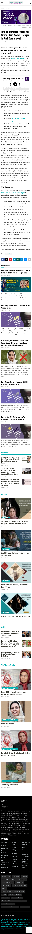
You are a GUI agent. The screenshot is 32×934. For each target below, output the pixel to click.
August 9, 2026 (5, 386)
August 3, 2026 (5, 422)
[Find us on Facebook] (1, 916)
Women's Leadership (8, 904)
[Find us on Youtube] (6, 916)
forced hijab (13, 879)
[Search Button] (30, 2)
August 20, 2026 (6, 310)
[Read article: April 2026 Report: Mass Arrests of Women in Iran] (16, 603)
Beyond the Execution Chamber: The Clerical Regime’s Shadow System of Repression (15, 271)
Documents (4, 848)
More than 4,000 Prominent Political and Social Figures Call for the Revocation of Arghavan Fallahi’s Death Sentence (14, 343)
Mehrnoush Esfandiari (7, 724)
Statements (15, 867)
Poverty (4, 894)
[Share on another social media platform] (29, 259)
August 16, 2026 (6, 658)
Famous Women (3, 852)
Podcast (8, 8)
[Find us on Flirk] (8, 916)
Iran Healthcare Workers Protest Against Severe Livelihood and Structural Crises (10, 633)
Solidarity (14, 864)
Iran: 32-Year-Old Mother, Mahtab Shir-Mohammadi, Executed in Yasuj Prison (13, 418)
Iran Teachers (6, 885)
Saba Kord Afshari (17, 898)
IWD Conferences (5, 861)
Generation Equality (7, 882)
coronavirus (16, 876)
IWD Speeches (5, 865)
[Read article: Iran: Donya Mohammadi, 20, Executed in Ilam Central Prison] (16, 319)
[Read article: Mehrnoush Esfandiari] (16, 711)
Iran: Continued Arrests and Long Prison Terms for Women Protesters (10, 654)
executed (17, 58)
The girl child (6, 901)
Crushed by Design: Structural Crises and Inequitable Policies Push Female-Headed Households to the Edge (10, 482)
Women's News (24, 867)
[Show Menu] (2, 2)
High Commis (5, 193)
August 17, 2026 (6, 347)
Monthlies (6, 517)
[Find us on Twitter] (4, 916)
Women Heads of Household (10, 907)
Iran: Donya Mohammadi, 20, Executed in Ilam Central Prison (15, 306)
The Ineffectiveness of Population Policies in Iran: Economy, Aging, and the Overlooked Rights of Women (9, 471)
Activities (4, 843)
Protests (18, 894)
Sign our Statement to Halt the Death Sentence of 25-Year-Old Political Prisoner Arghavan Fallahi (10, 460)
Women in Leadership (25, 855)
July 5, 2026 (5, 558)
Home (2, 8)
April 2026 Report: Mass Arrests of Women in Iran (15, 616)
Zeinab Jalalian (25, 907)
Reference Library (15, 860)
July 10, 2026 (5, 465)
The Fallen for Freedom (10, 688)
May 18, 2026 (5, 487)
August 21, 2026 (6, 275)
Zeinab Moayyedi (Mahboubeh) (9, 785)
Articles (3, 845)
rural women (5, 898)
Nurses (4, 888)
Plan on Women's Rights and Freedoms (13, 891)
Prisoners (11, 894)
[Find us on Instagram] (10, 916)
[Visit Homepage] (16, 2)
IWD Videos (4, 868)
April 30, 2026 (5, 619)
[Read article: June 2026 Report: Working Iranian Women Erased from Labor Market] (16, 540)
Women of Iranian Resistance (25, 861)
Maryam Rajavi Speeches (15, 849)
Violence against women (19, 901)
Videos (24, 847)
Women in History (25, 851)
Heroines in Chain (4, 856)
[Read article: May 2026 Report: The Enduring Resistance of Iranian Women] (16, 572)
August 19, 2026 (6, 637)
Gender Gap (22, 879)
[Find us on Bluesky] (13, 916)
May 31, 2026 (5, 589)
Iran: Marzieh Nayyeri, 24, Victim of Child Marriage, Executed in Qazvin (14, 383)
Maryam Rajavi (14, 843)
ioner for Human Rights (17, 193)
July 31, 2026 (5, 526)
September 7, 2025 (6, 42)
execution (8, 254)
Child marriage (6, 876)
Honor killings (19, 882)
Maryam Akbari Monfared (19, 885)
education (25, 876)
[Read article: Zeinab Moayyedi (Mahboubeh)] (16, 772)
